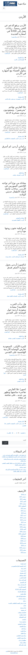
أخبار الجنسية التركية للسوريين (18, 566)
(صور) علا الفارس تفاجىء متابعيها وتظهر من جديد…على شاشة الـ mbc (15, 393)
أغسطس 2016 (22, 534)
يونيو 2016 (23, 538)
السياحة (15, 296)
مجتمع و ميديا (23, 621)
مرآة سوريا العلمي (21, 638)
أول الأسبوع (23, 582)
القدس (13, 338)
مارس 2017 (23, 517)
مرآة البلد (23, 628)
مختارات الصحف (20, 218)
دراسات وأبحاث (22, 598)
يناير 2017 (23, 522)
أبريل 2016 (23, 540)
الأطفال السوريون (16, 220)
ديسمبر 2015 (22, 547)
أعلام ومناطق (22, 575)
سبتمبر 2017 (23, 503)
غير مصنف (23, 610)
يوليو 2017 (23, 508)
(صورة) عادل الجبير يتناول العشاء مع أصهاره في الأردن (14, 70)
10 (12, 433)
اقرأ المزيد (7, 53)
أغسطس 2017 (22, 506)
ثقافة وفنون (23, 594)
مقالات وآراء (23, 642)
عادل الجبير (8, 99)
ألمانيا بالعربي (22, 577)
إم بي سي (21, 138)
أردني (22, 296)
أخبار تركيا (23, 568)
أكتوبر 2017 (23, 501)
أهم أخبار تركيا (22, 580)
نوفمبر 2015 (23, 550)
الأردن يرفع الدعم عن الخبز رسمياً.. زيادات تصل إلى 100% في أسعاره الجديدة (15, 29)
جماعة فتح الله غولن (21, 596)
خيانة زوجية (8, 256)
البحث (24, 440)
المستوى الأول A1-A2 (20, 589)
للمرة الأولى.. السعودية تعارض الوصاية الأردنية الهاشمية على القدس (14, 349)
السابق (23, 433)
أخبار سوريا (23, 570)
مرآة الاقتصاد (21, 57)
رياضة (24, 601)
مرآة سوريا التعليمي (21, 635)
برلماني (14, 175)
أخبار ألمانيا (23, 564)
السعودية (18, 99)
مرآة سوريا (22, 4)
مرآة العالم (21, 173)
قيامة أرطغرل (22, 614)
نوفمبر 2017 (23, 499)
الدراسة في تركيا (22, 584)
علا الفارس (7, 138)
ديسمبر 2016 (22, 524)
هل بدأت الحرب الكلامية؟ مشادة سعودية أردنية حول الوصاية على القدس (16, 308)
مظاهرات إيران (22, 640)
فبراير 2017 (23, 520)
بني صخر (13, 99)
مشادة (9, 338)
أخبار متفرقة (21, 97)
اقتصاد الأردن (21, 59)
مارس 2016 (23, 543)
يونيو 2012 (23, 552)
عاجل (24, 605)
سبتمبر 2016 (23, 531)
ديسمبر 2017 (22, 496)
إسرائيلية (17, 256)
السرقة (19, 175)
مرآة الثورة (23, 631)
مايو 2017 (23, 513)
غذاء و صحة (23, 608)
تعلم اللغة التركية (22, 591)
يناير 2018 (23, 494)
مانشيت (24, 619)
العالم (11, 296)
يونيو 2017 (23, 510)
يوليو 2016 (23, 536)
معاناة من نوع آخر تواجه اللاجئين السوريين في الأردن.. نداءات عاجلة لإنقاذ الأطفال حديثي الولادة (14, 189)
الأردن (15, 59)
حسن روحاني (23, 467)
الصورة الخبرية (22, 587)
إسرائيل (22, 256)
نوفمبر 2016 (23, 527)
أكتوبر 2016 (23, 529)
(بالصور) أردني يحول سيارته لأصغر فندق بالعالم (16, 267)
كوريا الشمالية (22, 617)
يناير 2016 (23, 545)
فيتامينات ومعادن (22, 612)
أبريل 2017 (23, 515)
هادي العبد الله (22, 645)
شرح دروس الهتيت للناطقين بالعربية (17, 603)
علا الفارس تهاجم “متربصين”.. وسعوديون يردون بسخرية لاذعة (14, 110)
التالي (9, 433)
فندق (8, 296)
